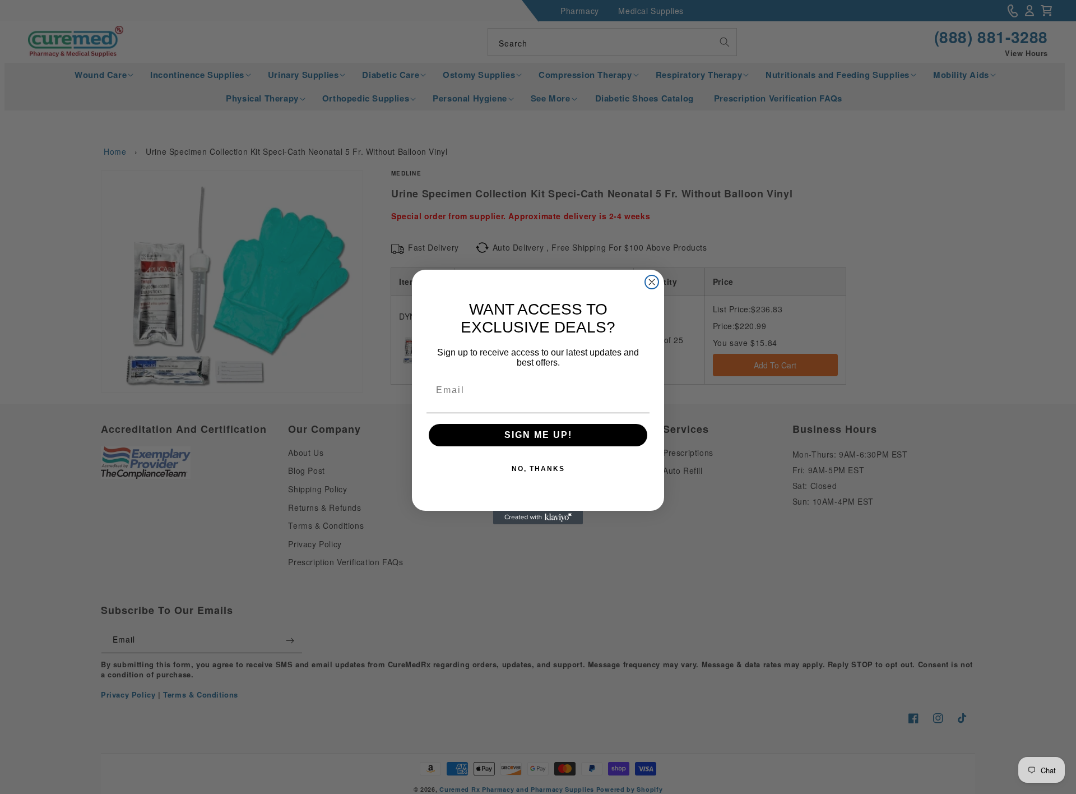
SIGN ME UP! (538, 435)
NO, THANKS (538, 469)
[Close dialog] (651, 282)
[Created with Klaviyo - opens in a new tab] (538, 517)
